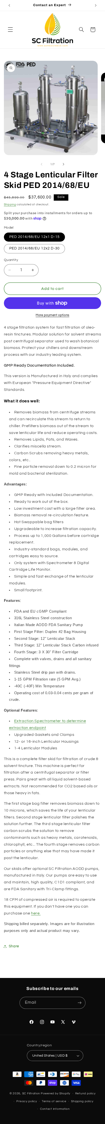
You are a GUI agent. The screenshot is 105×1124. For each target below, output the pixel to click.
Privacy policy (26, 1101)
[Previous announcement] (9, 5)
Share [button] (14, 946)
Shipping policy (82, 1101)
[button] (10, 29)
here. (36, 913)
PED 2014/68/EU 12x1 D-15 (34, 237)
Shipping (10, 204)
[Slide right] (63, 164)
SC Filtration (31, 1093)
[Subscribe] (79, 1003)
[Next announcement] (95, 5)
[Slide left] (41, 164)
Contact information (55, 1109)
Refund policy (85, 1093)
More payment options (52, 315)
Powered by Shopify (55, 1093)
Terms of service (54, 1101)
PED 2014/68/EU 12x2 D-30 (34, 248)
